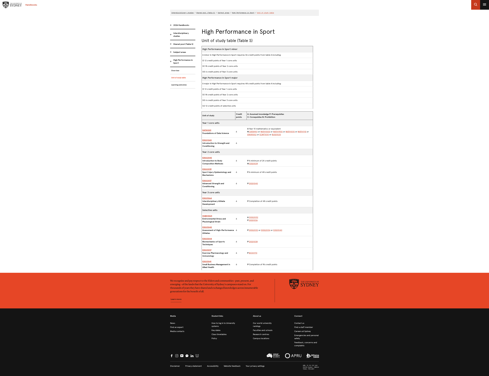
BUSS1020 (276, 134)
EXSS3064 (207, 198)
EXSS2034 (265, 230)
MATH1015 (290, 131)
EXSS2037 (207, 180)
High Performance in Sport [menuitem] (183, 61)
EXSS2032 (253, 217)
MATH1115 (302, 131)
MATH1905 (278, 131)
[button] (475, 5)
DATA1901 (253, 131)
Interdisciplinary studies (182, 13)
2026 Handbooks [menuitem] (181, 25)
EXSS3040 (207, 227)
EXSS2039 (207, 169)
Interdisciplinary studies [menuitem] (181, 34)
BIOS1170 (253, 253)
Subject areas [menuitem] (179, 52)
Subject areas (223, 13)
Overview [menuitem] (175, 70)
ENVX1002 (251, 134)
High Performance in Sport (243, 13)
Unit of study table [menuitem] (178, 78)
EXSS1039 (253, 163)
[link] (182, 323)
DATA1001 (206, 130)
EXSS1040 (207, 140)
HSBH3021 (207, 216)
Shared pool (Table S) (205, 13)
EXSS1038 (253, 241)
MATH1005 (265, 131)
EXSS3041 (206, 261)
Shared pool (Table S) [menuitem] (183, 44)
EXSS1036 (253, 220)
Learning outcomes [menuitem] (179, 85)
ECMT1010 (264, 134)
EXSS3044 (207, 239)
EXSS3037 (207, 250)
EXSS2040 (207, 158)
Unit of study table (265, 13)
